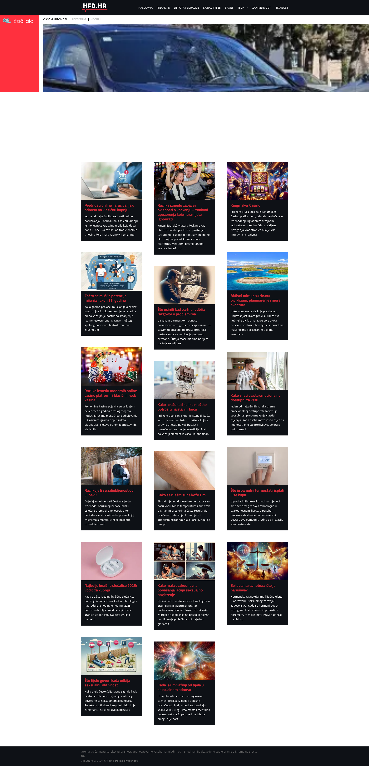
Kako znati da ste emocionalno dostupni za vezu (256, 397)
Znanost (282, 7)
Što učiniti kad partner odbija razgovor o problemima (181, 311)
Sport (229, 7)
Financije (163, 7)
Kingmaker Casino (245, 205)
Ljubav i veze (212, 7)
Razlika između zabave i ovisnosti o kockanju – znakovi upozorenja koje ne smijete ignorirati (183, 212)
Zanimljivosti (261, 7)
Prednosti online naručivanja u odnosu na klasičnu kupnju (109, 207)
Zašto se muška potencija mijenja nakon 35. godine (105, 298)
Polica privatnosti (126, 761)
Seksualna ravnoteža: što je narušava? (253, 588)
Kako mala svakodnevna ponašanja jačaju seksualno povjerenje (180, 590)
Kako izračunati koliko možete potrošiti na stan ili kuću (182, 407)
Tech (241, 7)
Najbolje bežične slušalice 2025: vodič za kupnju (111, 588)
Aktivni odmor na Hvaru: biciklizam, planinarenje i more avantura (255, 300)
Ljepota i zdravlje (186, 7)
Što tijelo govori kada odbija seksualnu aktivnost (107, 682)
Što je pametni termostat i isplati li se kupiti (257, 492)
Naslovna (145, 7)
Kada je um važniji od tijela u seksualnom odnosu (181, 687)
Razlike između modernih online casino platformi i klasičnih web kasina (111, 395)
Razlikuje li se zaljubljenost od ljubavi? (109, 492)
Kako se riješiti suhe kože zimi (182, 494)
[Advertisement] (184, 122)
